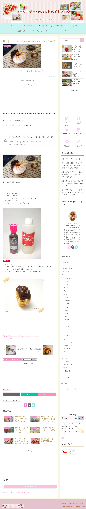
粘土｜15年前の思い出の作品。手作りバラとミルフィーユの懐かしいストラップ (72, 183)
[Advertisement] (29, 98)
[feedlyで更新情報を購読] (33, 405)
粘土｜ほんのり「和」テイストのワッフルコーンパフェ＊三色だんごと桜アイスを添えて (72, 174)
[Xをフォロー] (29, 405)
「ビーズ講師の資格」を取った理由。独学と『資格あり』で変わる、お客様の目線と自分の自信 (72, 165)
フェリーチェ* (73, 223)
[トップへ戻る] (83, 506)
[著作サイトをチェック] (25, 405)
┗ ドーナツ (7, 359)
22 (79, 429)
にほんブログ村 (7, 338)
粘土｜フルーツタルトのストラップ (72, 159)
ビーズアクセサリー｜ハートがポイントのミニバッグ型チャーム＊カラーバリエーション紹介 (72, 192)
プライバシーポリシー (78, 503)
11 (66, 426)
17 (63, 429)
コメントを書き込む (30, 486)
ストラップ (26, 359)
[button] (38, 71)
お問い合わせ (67, 503)
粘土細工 (34, 359)
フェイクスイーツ (17, 359)
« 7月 (62, 438)
